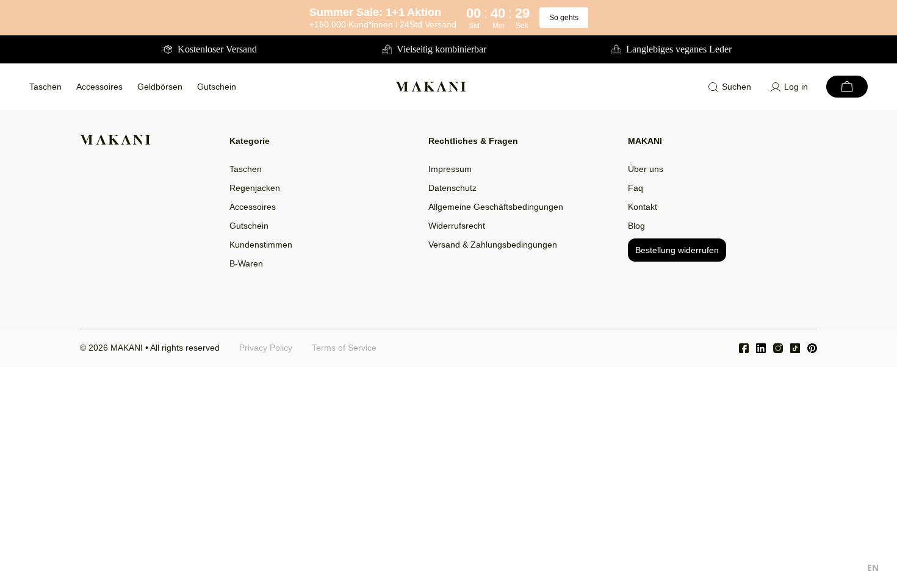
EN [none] (873, 567)
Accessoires (99, 86)
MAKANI (126, 347)
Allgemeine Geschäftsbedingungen (495, 207)
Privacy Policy (265, 347)
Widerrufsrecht (456, 226)
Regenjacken (254, 188)
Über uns (645, 169)
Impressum (450, 169)
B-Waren (246, 263)
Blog (636, 226)
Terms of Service (344, 347)
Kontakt (642, 207)
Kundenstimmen (260, 244)
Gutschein (216, 86)
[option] (873, 569)
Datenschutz (452, 188)
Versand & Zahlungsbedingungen (492, 244)
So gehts (563, 17)
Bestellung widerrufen (677, 250)
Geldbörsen (159, 86)
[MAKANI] (430, 86)
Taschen (45, 86)
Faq (635, 188)
